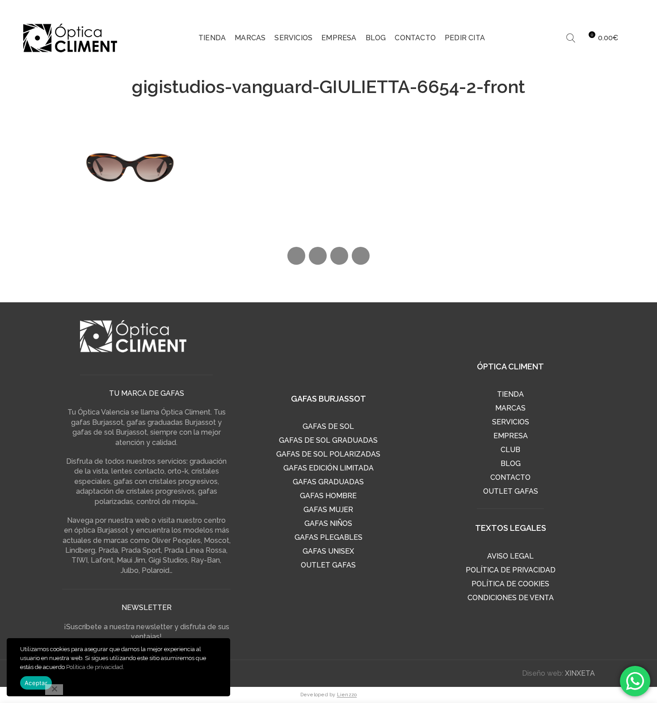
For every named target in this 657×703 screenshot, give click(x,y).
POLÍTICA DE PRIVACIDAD (511, 570)
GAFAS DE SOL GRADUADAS (328, 440)
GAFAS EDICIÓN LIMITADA (328, 468)
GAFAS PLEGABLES (328, 537)
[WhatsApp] (339, 256)
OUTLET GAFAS (328, 565)
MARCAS (510, 408)
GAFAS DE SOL (328, 426)
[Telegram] (361, 256)
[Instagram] (610, 9)
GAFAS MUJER (328, 509)
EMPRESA (510, 436)
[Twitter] (593, 9)
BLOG (511, 463)
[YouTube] (627, 9)
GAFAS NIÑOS (328, 523)
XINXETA (580, 673)
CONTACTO (510, 477)
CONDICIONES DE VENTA (510, 597)
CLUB (510, 449)
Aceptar (36, 682)
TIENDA (510, 394)
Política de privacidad (94, 667)
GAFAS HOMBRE (328, 495)
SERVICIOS (510, 422)
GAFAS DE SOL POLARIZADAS (328, 454)
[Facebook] (576, 9)
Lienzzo (347, 695)
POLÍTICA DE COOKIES (510, 584)
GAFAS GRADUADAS (328, 482)
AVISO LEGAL (510, 556)
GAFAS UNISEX (328, 551)
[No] (54, 689)
